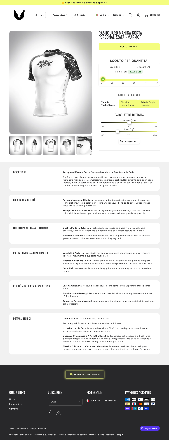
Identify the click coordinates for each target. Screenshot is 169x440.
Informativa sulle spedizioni (101, 435)
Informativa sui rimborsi (45, 435)
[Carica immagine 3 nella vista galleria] (50, 145)
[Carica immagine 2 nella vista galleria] (34, 145)
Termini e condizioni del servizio (72, 435)
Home (12, 399)
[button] (130, 15)
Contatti (13, 408)
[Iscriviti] (79, 402)
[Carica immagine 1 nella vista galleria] (17, 145)
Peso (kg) (129, 129)
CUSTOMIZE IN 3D (129, 46)
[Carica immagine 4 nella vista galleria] (67, 145)
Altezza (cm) (129, 120)
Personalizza (15, 404)
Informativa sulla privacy (20, 435)
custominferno (21, 428)
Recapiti (119, 435)
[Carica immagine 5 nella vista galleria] (84, 145)
